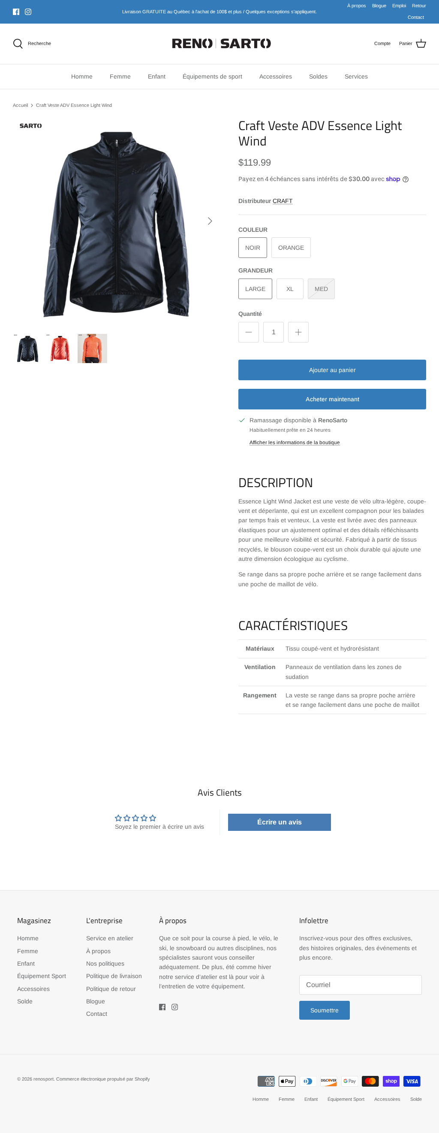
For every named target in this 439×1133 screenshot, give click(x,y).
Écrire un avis (279, 822)
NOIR (252, 247)
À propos (356, 5)
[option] (116, 221)
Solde (25, 1001)
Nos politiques (105, 963)
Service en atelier (109, 938)
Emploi (399, 5)
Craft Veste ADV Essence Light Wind (74, 105)
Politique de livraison (114, 975)
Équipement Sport (41, 975)
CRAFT (283, 200)
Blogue (379, 5)
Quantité (250, 313)
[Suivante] (210, 221)
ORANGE (291, 247)
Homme (28, 938)
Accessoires (33, 988)
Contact (416, 17)
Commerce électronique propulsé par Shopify (103, 1079)
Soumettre (324, 1010)
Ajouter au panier (332, 370)
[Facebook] (16, 12)
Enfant (26, 963)
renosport (43, 1079)
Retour (419, 5)
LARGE (255, 288)
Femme (27, 951)
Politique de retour (111, 988)
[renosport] (219, 43)
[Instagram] (28, 12)
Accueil (20, 105)
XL (290, 288)
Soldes (318, 76)
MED (321, 288)
